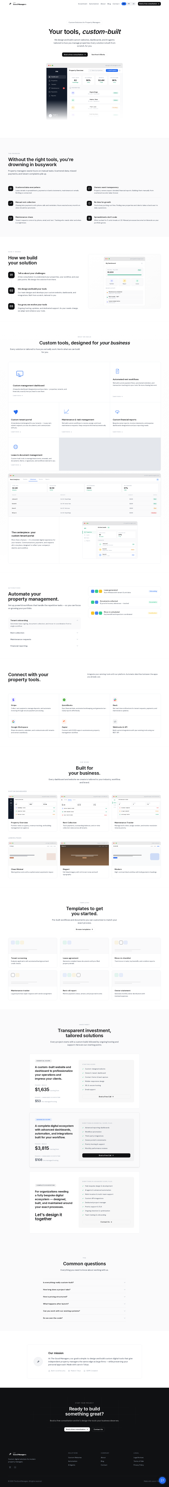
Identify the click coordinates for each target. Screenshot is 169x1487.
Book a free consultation (148, 4)
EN (124, 4)
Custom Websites (75, 1457)
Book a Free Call (105, 1097)
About (103, 4)
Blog (109, 4)
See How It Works (98, 55)
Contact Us (105, 1222)
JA (134, 4)
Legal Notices (139, 1457)
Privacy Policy (139, 1465)
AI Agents (71, 1465)
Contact (116, 4)
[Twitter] (10, 1467)
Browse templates (83, 929)
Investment (82, 4)
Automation (94, 4)
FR (129, 4)
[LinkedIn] (15, 1467)
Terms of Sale (139, 1461)
